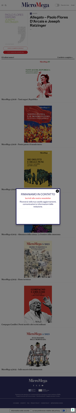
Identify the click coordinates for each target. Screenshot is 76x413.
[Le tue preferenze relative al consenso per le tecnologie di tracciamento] (73, 410)
